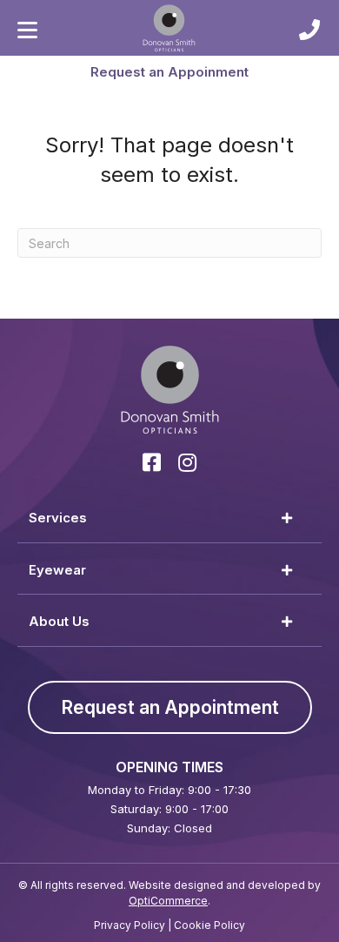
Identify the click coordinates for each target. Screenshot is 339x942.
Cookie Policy (209, 925)
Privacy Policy (129, 925)
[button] (169, 71)
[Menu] (27, 30)
